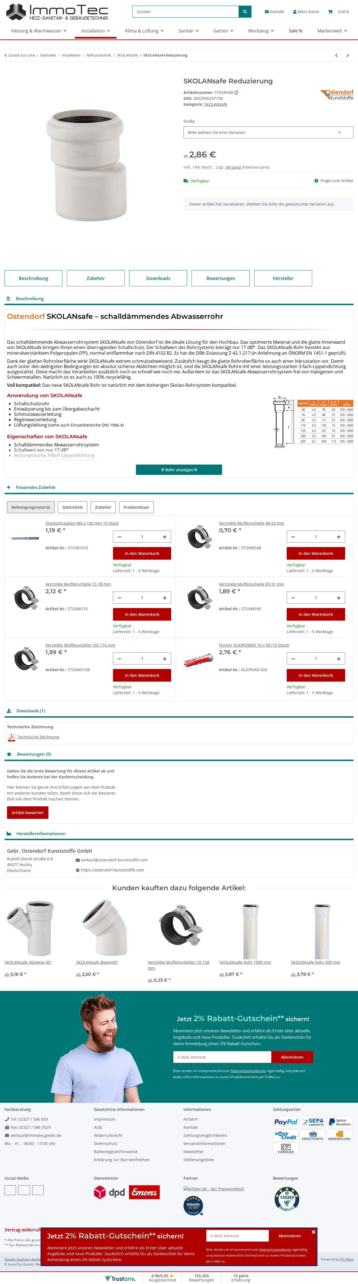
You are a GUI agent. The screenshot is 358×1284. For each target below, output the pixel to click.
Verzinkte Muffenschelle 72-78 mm (78, 584)
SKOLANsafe (215, 104)
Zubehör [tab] (103, 507)
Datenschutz (105, 1143)
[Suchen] (245, 12)
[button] (306, 11)
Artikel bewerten (28, 812)
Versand (233, 167)
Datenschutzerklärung (275, 1249)
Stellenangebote (198, 1159)
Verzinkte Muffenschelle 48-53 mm (251, 523)
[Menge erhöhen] (165, 536)
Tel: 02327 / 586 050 (29, 1119)
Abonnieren (290, 1235)
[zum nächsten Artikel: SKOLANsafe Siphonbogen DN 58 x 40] (348, 55)
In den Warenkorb (142, 553)
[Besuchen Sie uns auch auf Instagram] (38, 1190)
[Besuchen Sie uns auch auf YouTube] (24, 1190)
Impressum (104, 1119)
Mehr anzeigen (179, 469)
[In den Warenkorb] (8, 74)
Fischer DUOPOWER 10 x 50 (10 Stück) (254, 645)
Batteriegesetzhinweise (116, 1151)
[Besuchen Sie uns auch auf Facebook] (10, 1190)
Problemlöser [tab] (136, 507)
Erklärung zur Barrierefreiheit (122, 1159)
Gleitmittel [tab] (72, 507)
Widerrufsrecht (108, 1135)
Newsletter (193, 1151)
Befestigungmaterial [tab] (30, 507)
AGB (98, 1127)
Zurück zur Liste (21, 55)
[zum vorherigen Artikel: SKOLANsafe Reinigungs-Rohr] (336, 55)
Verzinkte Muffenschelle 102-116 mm (80, 645)
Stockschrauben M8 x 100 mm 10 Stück (82, 523)
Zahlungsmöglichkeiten (205, 1135)
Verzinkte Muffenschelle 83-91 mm (251, 584)
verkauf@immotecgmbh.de (35, 1135)
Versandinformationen (204, 1143)
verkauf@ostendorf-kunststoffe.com (114, 860)
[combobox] (268, 132)
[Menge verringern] (119, 536)
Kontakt (276, 11)
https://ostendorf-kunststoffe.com (112, 870)
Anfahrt (190, 1119)
